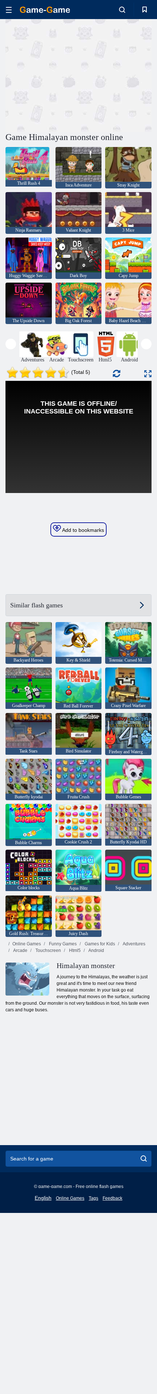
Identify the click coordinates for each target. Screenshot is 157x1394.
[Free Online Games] (44, 10)
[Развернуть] (148, 373)
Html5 (74, 950)
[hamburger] (8, 9)
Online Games (26, 943)
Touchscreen (47, 950)
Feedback (112, 1198)
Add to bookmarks (82, 530)
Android (96, 950)
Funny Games (62, 943)
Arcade (19, 950)
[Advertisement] (67, 74)
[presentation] (10, 344)
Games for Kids (99, 943)
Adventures (133, 943)
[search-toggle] (122, 9)
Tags (93, 1198)
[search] (144, 1159)
